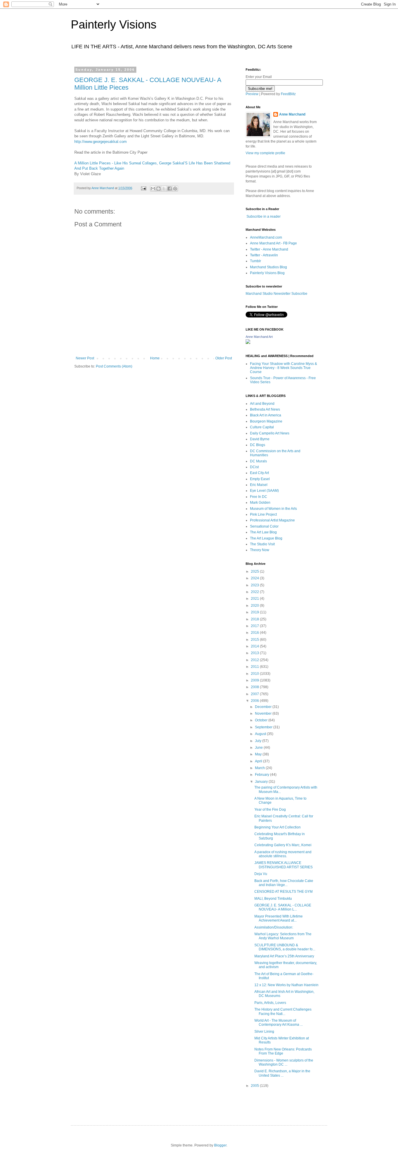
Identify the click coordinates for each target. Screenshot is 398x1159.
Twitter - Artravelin (264, 255)
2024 (255, 578)
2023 (255, 585)
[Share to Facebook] (169, 188)
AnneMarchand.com (266, 237)
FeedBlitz (288, 94)
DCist (254, 467)
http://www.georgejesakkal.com (100, 141)
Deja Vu (260, 874)
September (264, 727)
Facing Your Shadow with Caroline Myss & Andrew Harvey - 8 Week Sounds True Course (283, 368)
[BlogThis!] (158, 188)
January (262, 782)
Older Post (223, 358)
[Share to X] (164, 188)
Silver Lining (264, 1032)
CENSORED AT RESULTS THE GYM (283, 892)
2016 (255, 633)
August (261, 734)
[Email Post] (143, 188)
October (261, 720)
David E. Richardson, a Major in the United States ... (282, 1073)
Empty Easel (260, 479)
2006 (255, 701)
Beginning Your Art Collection (277, 827)
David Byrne (260, 439)
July (258, 741)
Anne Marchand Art (259, 336)
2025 (255, 571)
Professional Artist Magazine (272, 520)
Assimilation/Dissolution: (273, 927)
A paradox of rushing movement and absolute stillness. (282, 854)
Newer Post (85, 358)
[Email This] (153, 188)
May (259, 754)
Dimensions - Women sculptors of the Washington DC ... (283, 1062)
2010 (255, 674)
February (262, 775)
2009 (255, 680)
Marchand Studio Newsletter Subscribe (276, 294)
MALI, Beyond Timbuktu (273, 899)
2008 (255, 687)
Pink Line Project (263, 514)
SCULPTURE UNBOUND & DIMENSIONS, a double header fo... (284, 947)
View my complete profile (265, 153)
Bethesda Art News (265, 409)
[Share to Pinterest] (175, 188)
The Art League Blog (266, 538)
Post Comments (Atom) (114, 366)
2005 (255, 1086)
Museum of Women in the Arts (273, 509)
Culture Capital (262, 427)
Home (155, 358)
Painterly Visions (113, 24)
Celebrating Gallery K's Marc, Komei (282, 845)
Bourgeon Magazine (266, 421)
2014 (255, 646)
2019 (255, 612)
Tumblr (255, 261)
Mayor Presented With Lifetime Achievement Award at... (278, 918)
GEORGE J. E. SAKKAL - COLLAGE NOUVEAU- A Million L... (282, 907)
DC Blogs (257, 445)
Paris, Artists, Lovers (270, 1003)
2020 (255, 606)
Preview (252, 94)
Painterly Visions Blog (267, 273)
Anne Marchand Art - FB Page (273, 243)
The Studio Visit (262, 544)
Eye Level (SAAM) (264, 491)
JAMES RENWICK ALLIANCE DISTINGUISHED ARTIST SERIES (283, 865)
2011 (255, 667)
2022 (255, 592)
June (259, 748)
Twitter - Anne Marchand (269, 249)
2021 (255, 599)
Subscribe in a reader (263, 216)
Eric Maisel (258, 485)
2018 (255, 619)
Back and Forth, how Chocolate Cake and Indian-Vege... (283, 883)
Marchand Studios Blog (268, 267)
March (260, 768)
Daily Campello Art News (269, 433)
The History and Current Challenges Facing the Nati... (282, 1011)
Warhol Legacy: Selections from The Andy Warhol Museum (282, 936)
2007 (255, 694)
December (263, 707)
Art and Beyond (262, 404)
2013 (255, 653)
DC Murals (258, 461)
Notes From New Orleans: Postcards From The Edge (283, 1051)
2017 (255, 626)
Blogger (220, 1145)
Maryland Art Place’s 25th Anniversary (284, 956)
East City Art (259, 473)
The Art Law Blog (263, 532)
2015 (255, 640)
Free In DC (258, 497)
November (263, 713)
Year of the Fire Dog (270, 809)
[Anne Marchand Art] (248, 343)
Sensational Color (264, 526)
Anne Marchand (292, 114)
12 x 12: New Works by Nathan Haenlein (286, 985)
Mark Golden (260, 502)
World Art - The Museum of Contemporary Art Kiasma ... (278, 1022)
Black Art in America (265, 415)
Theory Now (259, 550)
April (259, 761)
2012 (255, 660)
